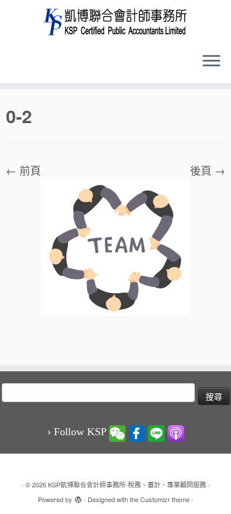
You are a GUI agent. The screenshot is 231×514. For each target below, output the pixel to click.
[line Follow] (156, 432)
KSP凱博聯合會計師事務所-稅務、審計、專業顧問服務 (127, 484)
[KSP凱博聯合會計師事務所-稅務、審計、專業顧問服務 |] (115, 21)
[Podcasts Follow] (176, 432)
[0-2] (115, 245)
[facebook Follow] (137, 432)
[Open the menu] (211, 61)
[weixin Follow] (117, 432)
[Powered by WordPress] (78, 497)
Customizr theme (165, 499)
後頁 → (207, 170)
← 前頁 (23, 170)
